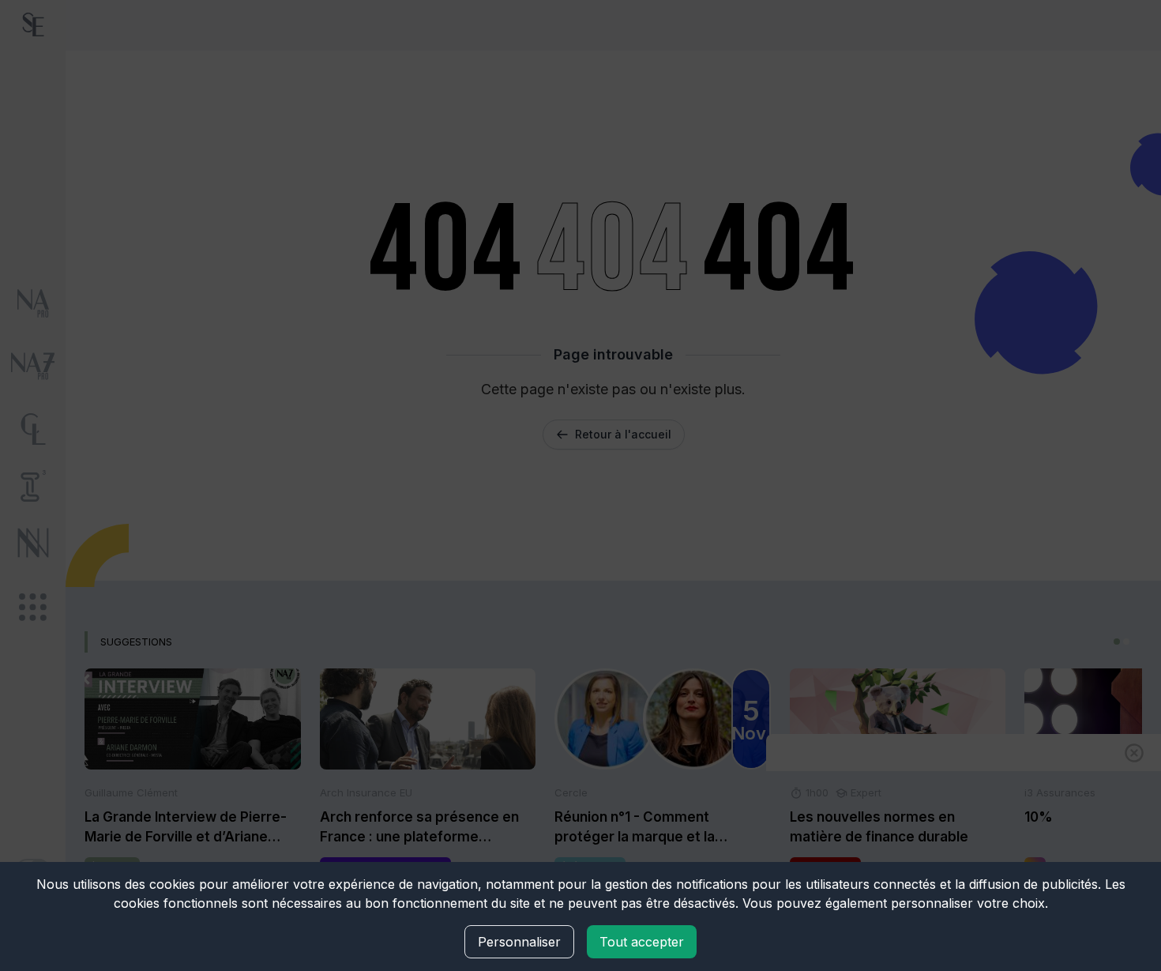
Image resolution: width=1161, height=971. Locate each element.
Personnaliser (519, 942)
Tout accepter (641, 942)
